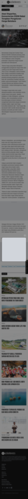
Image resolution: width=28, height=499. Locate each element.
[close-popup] (25, 235)
